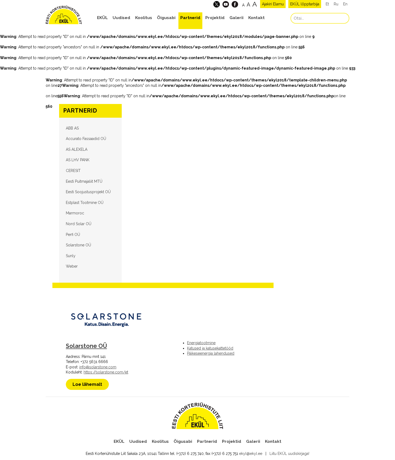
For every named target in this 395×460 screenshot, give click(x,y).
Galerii (236, 17)
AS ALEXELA (76, 149)
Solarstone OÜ (78, 245)
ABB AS (72, 128)
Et (327, 4)
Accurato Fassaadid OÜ (86, 138)
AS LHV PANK (77, 160)
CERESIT (73, 170)
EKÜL (102, 17)
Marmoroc (75, 213)
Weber (72, 266)
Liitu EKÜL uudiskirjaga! (289, 453)
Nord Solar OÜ (78, 224)
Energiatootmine (201, 343)
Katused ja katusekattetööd (210, 348)
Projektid (215, 17)
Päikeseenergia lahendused (210, 353)
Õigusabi (166, 17)
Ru (336, 4)
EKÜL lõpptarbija (304, 4)
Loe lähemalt (87, 384)
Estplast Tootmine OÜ (84, 202)
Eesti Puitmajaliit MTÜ (84, 181)
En (345, 4)
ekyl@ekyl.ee (250, 453)
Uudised (121, 17)
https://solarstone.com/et (106, 372)
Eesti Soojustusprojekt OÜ (88, 192)
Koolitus (143, 17)
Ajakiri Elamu (273, 4)
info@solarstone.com (97, 367)
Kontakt (256, 17)
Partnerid (190, 17)
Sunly (71, 256)
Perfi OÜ (73, 234)
